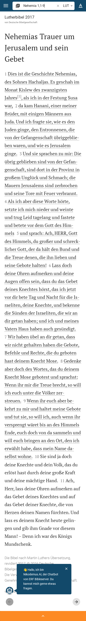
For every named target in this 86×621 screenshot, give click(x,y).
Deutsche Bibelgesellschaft (23, 22)
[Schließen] (66, 569)
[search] (39, 6)
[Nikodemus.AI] (9, 590)
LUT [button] (66, 6)
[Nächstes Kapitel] (76, 602)
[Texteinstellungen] (80, 6)
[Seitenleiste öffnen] (43, 616)
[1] (19, 96)
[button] (6, 5)
